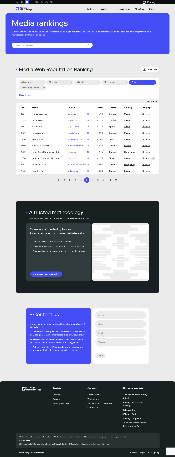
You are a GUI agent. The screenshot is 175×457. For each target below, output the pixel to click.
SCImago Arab (129, 414)
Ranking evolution (61, 403)
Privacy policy (153, 453)
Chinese (146, 114)
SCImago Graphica (131, 418)
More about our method (45, 274)
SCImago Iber (129, 410)
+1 (153, 158)
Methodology (123, 9)
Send (100, 356)
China (127, 114)
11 (116, 180)
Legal (142, 453)
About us (139, 9)
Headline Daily (39, 164)
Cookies (133, 453)
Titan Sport (37, 126)
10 (110, 180)
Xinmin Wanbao (39, 114)
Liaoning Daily (38, 171)
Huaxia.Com (37, 133)
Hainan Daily (38, 120)
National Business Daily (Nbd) (46, 158)
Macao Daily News (40, 145)
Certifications (94, 395)
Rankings (91, 9)
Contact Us (93, 407)
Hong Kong (129, 152)
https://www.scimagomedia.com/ (94, 444)
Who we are (93, 399)
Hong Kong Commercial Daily (46, 152)
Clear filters (25, 95)
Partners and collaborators (101, 403)
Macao (127, 145)
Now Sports (37, 139)
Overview (57, 399)
